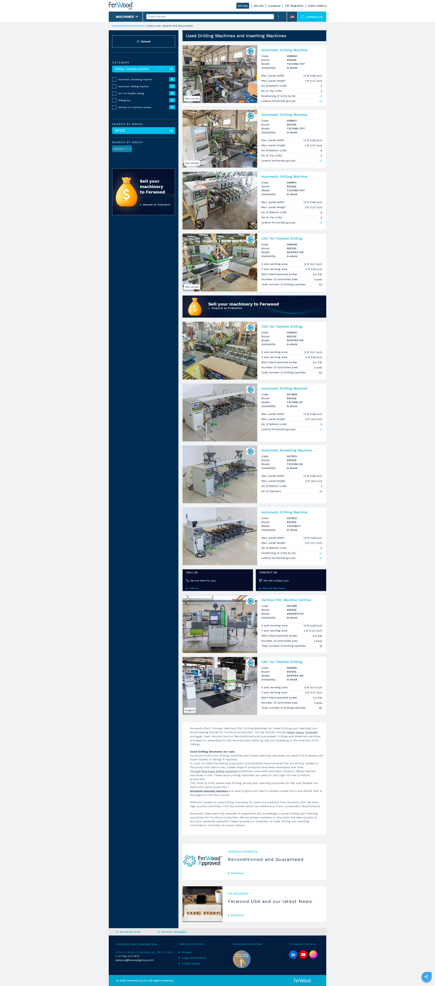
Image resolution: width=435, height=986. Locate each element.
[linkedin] (293, 954)
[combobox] (210, 16)
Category (120, 62)
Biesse (300, 732)
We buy (243, 5)
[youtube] (303, 954)
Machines (125, 17)
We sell (259, 5)
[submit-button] (278, 17)
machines (137, 26)
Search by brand (127, 124)
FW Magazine (294, 5)
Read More (237, 873)
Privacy (186, 952)
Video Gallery (317, 5)
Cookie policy (191, 963)
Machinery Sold (130, 931)
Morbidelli (312, 732)
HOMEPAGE (120, 26)
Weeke (291, 732)
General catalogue (173, 931)
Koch (199, 736)
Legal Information (194, 957)
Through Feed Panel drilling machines (213, 771)
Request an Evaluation (156, 204)
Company (274, 5)
